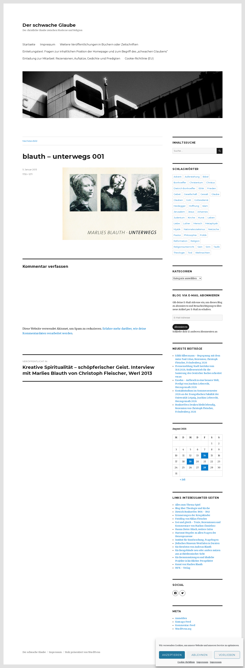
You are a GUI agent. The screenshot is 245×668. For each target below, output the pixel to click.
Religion (195, 241)
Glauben (178, 200)
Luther (186, 223)
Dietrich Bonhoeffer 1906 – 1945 (192, 511)
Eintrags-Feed (183, 621)
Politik (203, 235)
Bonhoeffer (180, 182)
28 (204, 467)
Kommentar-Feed (185, 625)
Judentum (179, 217)
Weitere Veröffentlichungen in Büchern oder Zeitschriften (99, 44)
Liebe (177, 223)
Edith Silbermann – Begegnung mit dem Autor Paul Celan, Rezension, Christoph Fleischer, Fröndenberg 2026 (197, 359)
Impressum (202, 662)
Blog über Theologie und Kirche (192, 508)
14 (205, 455)
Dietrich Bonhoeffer (184, 188)
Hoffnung (194, 206)
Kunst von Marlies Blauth (188, 564)
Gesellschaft (190, 194)
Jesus (191, 211)
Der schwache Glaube (49, 25)
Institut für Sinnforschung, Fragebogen (196, 539)
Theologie (179, 252)
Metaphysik (211, 223)
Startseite (28, 44)
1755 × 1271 (27, 174)
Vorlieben (227, 654)
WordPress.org (183, 628)
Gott (188, 200)
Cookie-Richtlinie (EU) (139, 58)
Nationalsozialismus (194, 229)
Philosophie (190, 235)
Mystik (177, 229)
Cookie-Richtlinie (186, 662)
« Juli (182, 479)
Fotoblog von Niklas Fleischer (191, 518)
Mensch (198, 223)
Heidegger (180, 206)
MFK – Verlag (182, 567)
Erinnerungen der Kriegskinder (192, 515)
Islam (205, 206)
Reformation (180, 241)
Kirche (191, 217)
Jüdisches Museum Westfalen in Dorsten (197, 543)
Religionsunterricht (184, 246)
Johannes (202, 211)
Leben (211, 217)
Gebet (177, 194)
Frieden (211, 188)
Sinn (208, 246)
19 (190, 461)
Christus (210, 182)
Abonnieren (180, 327)
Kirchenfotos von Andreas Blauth (193, 546)
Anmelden (181, 618)
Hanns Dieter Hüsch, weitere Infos (194, 529)
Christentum (196, 182)
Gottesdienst (201, 200)
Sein (200, 246)
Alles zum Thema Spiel (187, 504)
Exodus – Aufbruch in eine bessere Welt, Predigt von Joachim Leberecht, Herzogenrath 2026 (197, 384)
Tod (190, 252)
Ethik (201, 188)
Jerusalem (179, 211)
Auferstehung (192, 176)
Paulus (177, 235)
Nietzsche (213, 229)
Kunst (201, 217)
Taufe (217, 246)
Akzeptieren (172, 654)
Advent (178, 176)
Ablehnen (200, 654)
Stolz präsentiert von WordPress (82, 652)
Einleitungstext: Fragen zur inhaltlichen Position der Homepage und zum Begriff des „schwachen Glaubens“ (95, 51)
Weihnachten (202, 252)
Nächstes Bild (29, 141)
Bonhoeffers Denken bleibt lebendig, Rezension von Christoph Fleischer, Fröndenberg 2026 (195, 408)
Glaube (215, 194)
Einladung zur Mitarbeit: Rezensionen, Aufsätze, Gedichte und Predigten (71, 58)
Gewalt (204, 194)
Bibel (205, 176)
